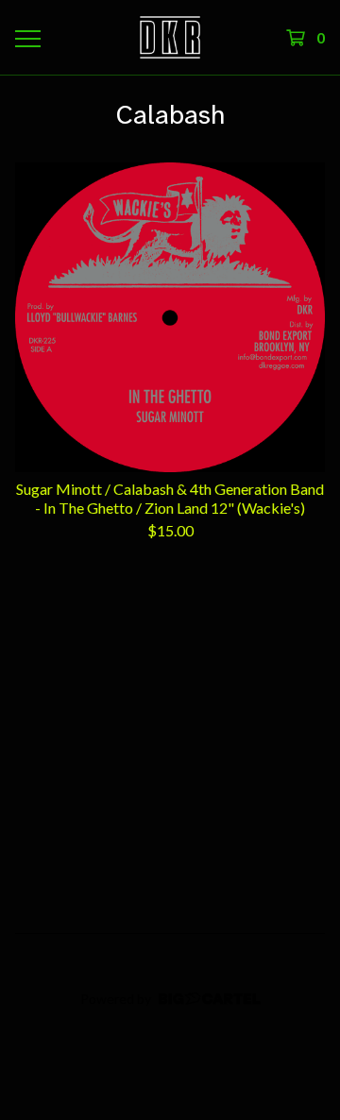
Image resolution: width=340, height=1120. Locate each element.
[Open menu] (26, 38)
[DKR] (169, 37)
